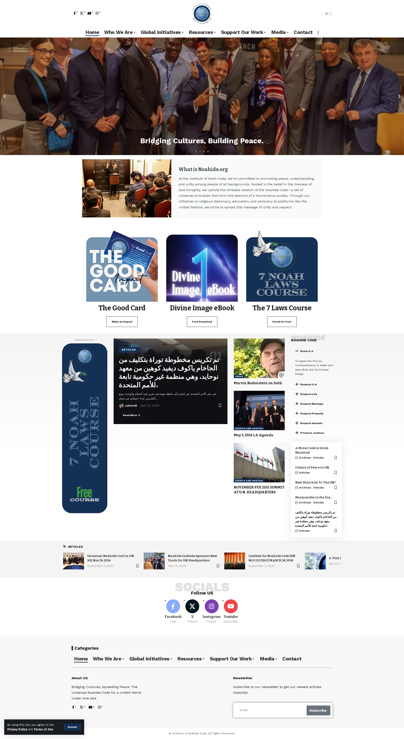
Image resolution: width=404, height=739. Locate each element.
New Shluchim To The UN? (315, 482)
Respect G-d (308, 384)
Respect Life (308, 394)
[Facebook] (76, 13)
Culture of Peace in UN (312, 467)
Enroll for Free (281, 321)
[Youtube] (231, 611)
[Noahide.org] (202, 13)
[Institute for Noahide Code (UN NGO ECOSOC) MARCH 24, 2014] (234, 561)
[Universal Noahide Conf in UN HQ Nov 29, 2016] (73, 561)
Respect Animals (311, 423)
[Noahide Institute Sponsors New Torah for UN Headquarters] (154, 561)
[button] (4, 96)
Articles (129, 349)
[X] (82, 13)
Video (239, 376)
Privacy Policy (17, 729)
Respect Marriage (311, 403)
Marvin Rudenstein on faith (258, 383)
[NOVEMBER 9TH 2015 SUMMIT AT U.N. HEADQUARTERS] (259, 463)
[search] (317, 14)
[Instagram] (98, 13)
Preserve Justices (312, 432)
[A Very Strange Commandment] (315, 561)
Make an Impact (122, 321)
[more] (318, 32)
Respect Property (311, 413)
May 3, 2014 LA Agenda (253, 435)
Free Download (202, 321)
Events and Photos (249, 428)
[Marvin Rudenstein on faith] (259, 358)
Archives (305, 457)
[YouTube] (90, 13)
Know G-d (306, 351)
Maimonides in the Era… (313, 497)
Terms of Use (43, 729)
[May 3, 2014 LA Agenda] (259, 410)
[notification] (311, 14)
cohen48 (131, 405)
